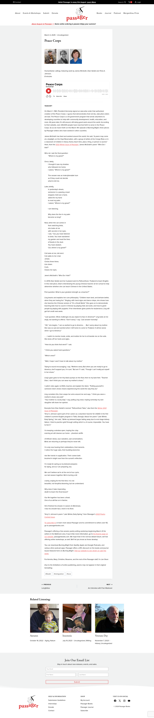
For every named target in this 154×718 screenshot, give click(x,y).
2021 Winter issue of (67, 144)
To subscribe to (50, 522)
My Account (85, 700)
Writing (88, 640)
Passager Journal (87, 707)
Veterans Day (101, 635)
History (97, 643)
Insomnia (67, 635)
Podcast (117, 13)
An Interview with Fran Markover (100, 586)
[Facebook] (115, 700)
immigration (59, 574)
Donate (55, 13)
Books (99, 13)
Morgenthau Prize (131, 13)
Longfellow (46, 586)
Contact (51, 710)
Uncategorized (62, 35)
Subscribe (84, 710)
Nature (52, 640)
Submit (46, 13)
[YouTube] (129, 700)
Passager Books (87, 703)
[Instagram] (124, 700)
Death (48, 574)
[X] (119, 700)
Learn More (91, 2)
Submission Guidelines (56, 700)
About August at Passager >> (43, 24)
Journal (108, 13)
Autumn (34, 635)
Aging (47, 640)
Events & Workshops (32, 13)
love (69, 574)
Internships (52, 703)
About (17, 13)
